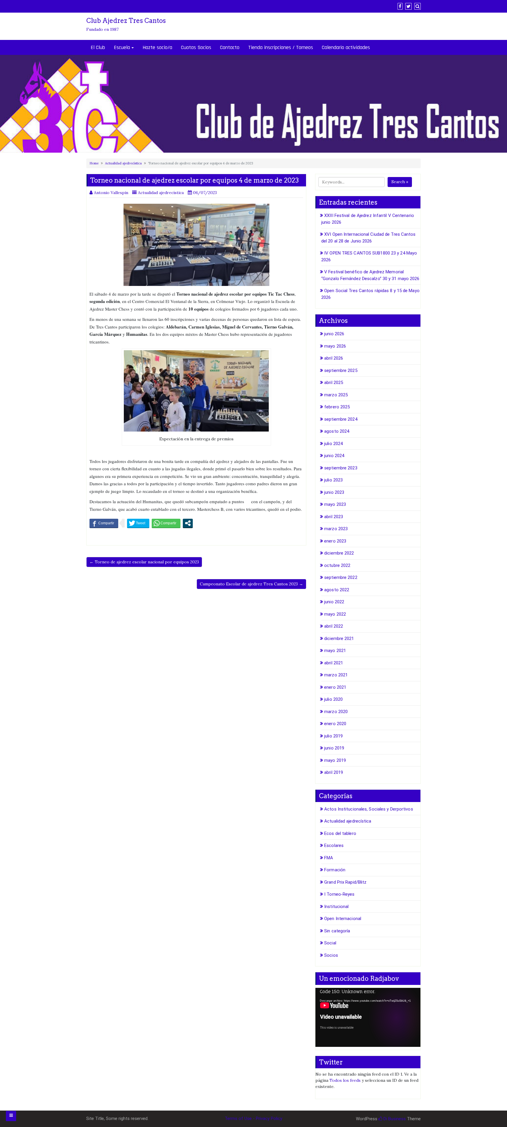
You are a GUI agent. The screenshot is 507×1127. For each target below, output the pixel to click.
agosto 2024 (336, 431)
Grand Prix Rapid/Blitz (345, 882)
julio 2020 (333, 699)
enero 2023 (335, 541)
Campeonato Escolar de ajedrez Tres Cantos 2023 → (251, 584)
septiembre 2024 (340, 419)
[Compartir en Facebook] (103, 523)
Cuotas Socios (196, 47)
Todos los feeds (345, 1080)
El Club (98, 47)
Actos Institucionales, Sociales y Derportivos (368, 809)
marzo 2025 (336, 394)
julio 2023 (333, 480)
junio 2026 (334, 333)
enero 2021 (335, 687)
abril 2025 (333, 382)
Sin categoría (337, 931)
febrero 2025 (337, 407)
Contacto (229, 47)
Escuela (122, 47)
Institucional (336, 906)
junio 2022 (334, 601)
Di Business (394, 1118)
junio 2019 (334, 748)
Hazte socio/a (157, 47)
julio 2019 (333, 736)
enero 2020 (335, 723)
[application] (367, 1017)
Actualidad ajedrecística (123, 163)
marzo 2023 (336, 528)
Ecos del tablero (340, 833)
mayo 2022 (335, 614)
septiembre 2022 (340, 577)
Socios (331, 955)
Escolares (334, 845)
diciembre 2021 (339, 638)
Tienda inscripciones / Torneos (280, 47)
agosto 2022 (336, 589)
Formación (334, 869)
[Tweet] (138, 523)
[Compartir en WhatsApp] (166, 523)
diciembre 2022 (339, 553)
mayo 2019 (335, 760)
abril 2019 (333, 772)
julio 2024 (333, 443)
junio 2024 (334, 455)
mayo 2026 (335, 346)
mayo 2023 (335, 504)
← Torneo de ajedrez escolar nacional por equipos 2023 (144, 562)
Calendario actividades (346, 47)
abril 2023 (333, 516)
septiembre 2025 (340, 370)
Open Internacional (342, 918)
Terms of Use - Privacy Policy (253, 1118)
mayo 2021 (335, 650)
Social (330, 943)
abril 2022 (333, 626)
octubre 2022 (337, 565)
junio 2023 (334, 492)
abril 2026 (333, 358)
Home (94, 163)
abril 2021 (333, 663)
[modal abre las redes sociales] (188, 523)
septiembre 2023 (340, 468)
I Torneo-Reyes (339, 894)
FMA (328, 857)
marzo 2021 (336, 675)
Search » (399, 181)
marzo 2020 (336, 711)
